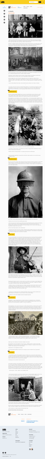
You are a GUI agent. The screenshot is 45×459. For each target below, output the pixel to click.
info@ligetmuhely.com (32, 436)
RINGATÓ (22, 421)
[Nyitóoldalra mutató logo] (6, 430)
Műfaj (24, 6)
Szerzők (16, 433)
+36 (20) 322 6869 (31, 437)
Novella (28, 6)
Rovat (31, 6)
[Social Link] (3, 452)
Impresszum (17, 437)
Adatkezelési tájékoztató (5, 456)
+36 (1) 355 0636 (31, 438)
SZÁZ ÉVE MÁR (29, 414)
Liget (16, 430)
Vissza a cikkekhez (40, 7)
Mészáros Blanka (13, 7)
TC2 (29, 443)
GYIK (16, 434)
